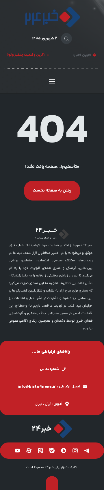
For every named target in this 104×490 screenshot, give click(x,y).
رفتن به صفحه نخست (52, 190)
